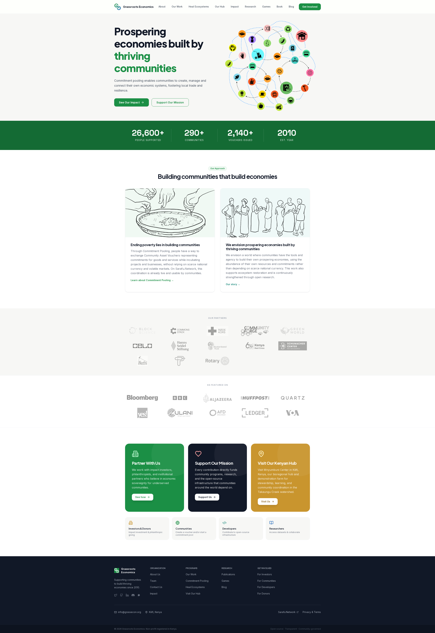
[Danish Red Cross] (217, 331)
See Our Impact (129, 102)
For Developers (266, 587)
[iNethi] (142, 361)
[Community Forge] (255, 331)
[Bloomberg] (142, 398)
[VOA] (292, 413)
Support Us (205, 497)
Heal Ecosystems (199, 6)
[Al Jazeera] (217, 398)
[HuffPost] (255, 398)
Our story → (233, 284)
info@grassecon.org (129, 612)
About (162, 6)
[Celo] (142, 346)
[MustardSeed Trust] (217, 346)
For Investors (264, 574)
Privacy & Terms (312, 612)
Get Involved (309, 6)
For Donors (263, 593)
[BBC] (180, 398)
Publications (228, 574)
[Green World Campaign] (292, 331)
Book (280, 6)
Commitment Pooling (197, 580)
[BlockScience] (142, 331)
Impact (235, 6)
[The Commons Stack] (180, 331)
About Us (155, 574)
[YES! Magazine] (142, 413)
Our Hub (220, 6)
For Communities (266, 580)
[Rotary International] (217, 361)
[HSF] (180, 346)
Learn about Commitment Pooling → (152, 280)
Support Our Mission (170, 102)
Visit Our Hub (193, 593)
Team (153, 580)
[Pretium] (180, 361)
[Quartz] (292, 398)
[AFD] (217, 413)
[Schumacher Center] (292, 346)
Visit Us (265, 501)
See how (140, 497)
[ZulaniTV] (180, 413)
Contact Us (156, 587)
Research (250, 6)
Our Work (177, 6)
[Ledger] (255, 413)
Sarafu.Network (286, 612)
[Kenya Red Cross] (255, 346)
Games (266, 6)
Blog (291, 6)
